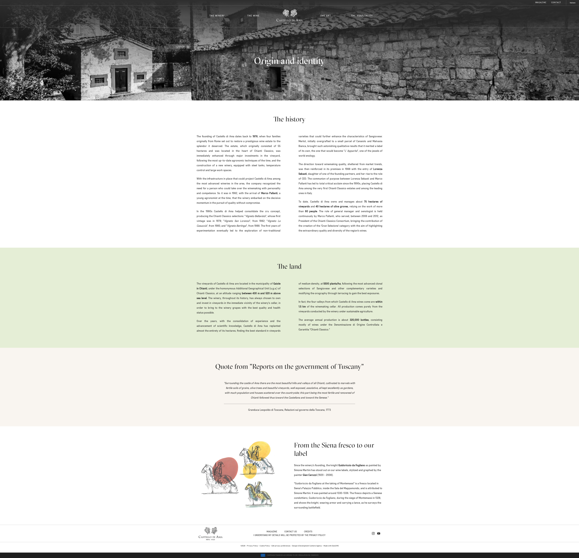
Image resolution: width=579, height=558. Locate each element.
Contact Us (290, 531)
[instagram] (373, 533)
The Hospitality (362, 15)
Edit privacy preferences (281, 546)
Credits (308, 531)
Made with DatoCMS (331, 546)
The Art (325, 15)
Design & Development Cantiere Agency (307, 546)
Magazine (541, 3)
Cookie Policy (265, 546)
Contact (556, 3)
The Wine (253, 15)
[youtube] (378, 533)
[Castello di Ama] (289, 16)
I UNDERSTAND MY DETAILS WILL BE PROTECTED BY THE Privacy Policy (289, 535)
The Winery (217, 15)
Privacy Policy (252, 546)
